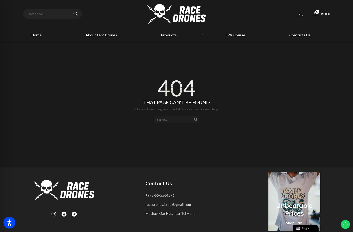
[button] (301, 14)
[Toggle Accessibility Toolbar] (9, 222)
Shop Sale (294, 223)
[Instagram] (53, 214)
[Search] (75, 14)
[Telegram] (74, 214)
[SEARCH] (195, 119)
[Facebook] (64, 214)
